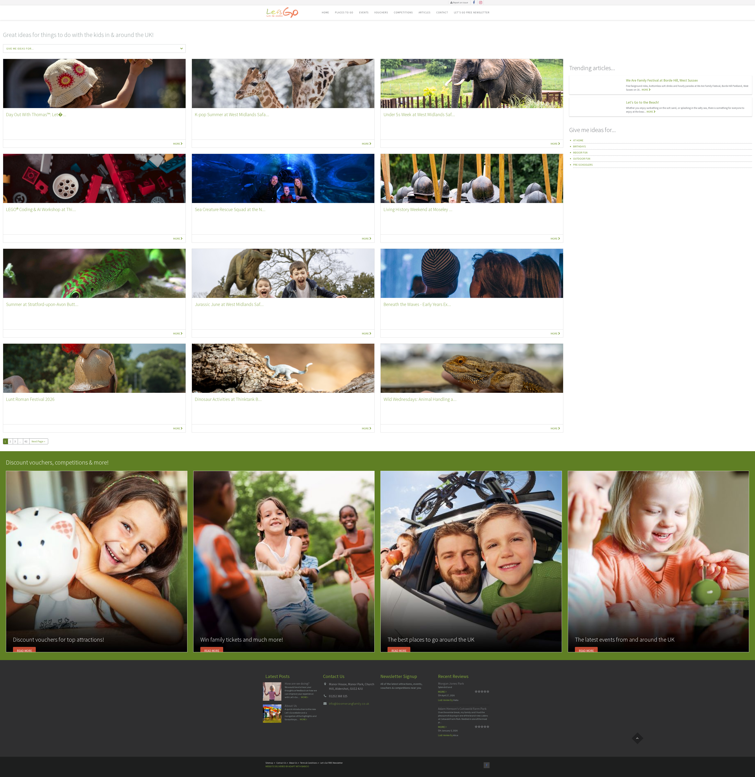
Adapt (291, 766)
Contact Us (281, 762)
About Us (291, 706)
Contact (442, 12)
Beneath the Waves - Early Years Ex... (417, 304)
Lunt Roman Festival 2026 (30, 399)
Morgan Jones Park (451, 683)
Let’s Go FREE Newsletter (472, 12)
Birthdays (579, 146)
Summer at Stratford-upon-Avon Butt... (42, 304)
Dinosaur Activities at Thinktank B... (228, 399)
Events (363, 12)
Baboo (305, 766)
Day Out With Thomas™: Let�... (36, 114)
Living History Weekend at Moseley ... (418, 209)
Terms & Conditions (308, 762)
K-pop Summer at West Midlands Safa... (232, 114)
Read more (24, 651)
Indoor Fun (580, 152)
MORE (645, 89)
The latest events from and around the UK (625, 639)
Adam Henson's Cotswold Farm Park (462, 709)
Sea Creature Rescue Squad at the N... (230, 209)
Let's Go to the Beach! (642, 102)
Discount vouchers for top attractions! (58, 639)
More (177, 143)
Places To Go (344, 12)
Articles (424, 12)
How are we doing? (297, 683)
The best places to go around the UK (431, 639)
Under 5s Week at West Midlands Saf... (419, 114)
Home (325, 12)
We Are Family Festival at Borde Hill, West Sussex (662, 80)
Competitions (403, 12)
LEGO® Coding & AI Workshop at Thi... (41, 209)
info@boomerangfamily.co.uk (349, 703)
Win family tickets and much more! (241, 639)
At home (578, 140)
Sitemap (269, 762)
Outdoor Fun (581, 158)
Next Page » (38, 441)
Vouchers (381, 12)
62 (26, 441)
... (20, 441)
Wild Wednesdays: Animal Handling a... (420, 399)
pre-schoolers (583, 164)
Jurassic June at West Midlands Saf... (229, 304)
